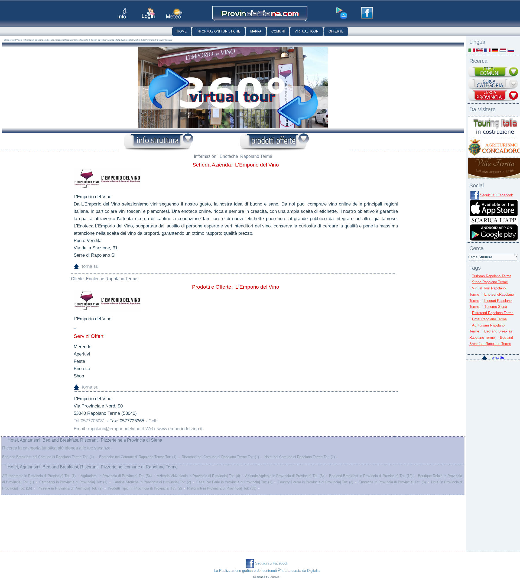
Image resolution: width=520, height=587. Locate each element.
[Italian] (471, 50)
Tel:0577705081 (89, 420)
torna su (90, 266)
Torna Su (497, 358)
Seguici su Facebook (496, 195)
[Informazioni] (158, 142)
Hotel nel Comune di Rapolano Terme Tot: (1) (299, 457)
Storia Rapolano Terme (490, 282)
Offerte (336, 31)
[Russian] (510, 50)
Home (182, 31)
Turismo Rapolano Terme (491, 276)
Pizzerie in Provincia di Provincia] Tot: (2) (69, 488)
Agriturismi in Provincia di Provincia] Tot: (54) (116, 476)
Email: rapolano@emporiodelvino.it (109, 428)
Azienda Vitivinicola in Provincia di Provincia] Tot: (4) (198, 476)
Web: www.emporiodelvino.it (174, 428)
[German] (495, 50)
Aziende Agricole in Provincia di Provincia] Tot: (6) (284, 476)
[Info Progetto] (122, 13)
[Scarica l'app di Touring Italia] (341, 13)
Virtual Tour (306, 31)
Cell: (153, 420)
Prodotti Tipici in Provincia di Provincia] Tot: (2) (145, 488)
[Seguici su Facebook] (367, 13)
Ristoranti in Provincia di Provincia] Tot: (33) (221, 488)
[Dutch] (502, 50)
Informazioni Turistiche (218, 31)
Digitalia (313, 571)
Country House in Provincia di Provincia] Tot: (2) (315, 482)
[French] (487, 50)
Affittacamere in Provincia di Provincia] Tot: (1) (39, 476)
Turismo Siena (495, 307)
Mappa (255, 31)
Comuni (278, 31)
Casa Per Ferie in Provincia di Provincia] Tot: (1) (234, 482)
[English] (479, 50)
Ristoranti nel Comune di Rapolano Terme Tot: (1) (220, 457)
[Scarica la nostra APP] (493, 240)
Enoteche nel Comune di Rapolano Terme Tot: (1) (137, 457)
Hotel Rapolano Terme (489, 319)
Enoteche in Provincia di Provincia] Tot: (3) (392, 482)
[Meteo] (174, 13)
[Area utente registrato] (148, 13)
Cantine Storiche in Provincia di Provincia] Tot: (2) (152, 482)
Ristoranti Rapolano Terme (493, 313)
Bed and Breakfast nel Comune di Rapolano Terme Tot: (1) (48, 457)
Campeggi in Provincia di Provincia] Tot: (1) (73, 482)
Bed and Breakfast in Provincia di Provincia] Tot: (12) (370, 476)
